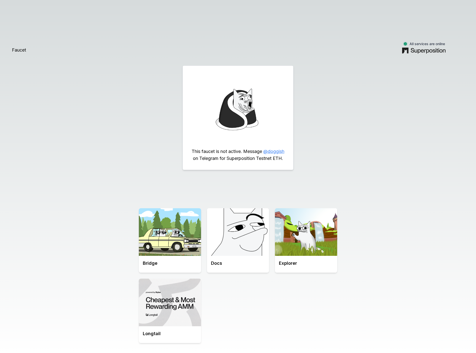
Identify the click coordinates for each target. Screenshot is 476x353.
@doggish (273, 151)
